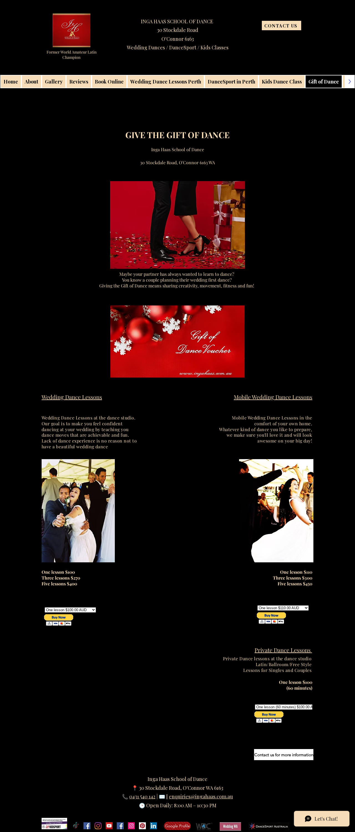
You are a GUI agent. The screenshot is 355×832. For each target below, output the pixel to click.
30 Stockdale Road (177, 30)
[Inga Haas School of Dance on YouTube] (109, 825)
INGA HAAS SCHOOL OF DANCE (177, 21)
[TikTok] (75, 825)
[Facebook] (86, 825)
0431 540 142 (142, 796)
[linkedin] (153, 825)
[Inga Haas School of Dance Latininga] (142, 825)
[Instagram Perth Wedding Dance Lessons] (131, 825)
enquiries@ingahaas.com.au (201, 796)
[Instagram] (98, 825)
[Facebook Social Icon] (120, 825)
